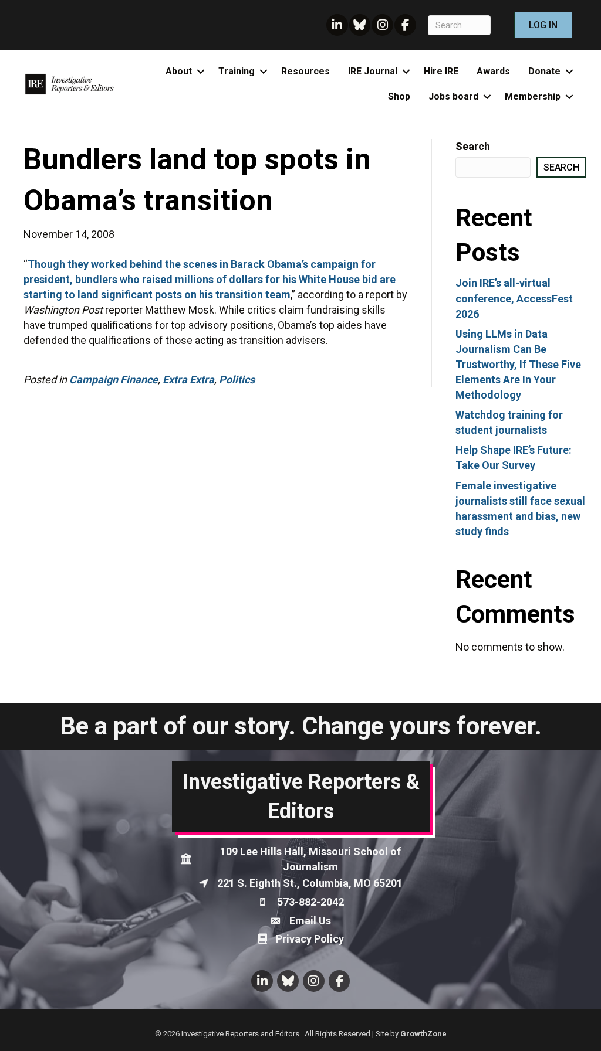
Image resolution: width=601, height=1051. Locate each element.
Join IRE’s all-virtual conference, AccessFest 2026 (514, 298)
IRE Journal (372, 71)
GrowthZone (423, 1033)
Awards (493, 71)
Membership (533, 96)
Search (472, 146)
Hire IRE (441, 71)
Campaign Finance (113, 379)
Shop (399, 96)
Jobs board (453, 96)
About (179, 71)
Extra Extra (188, 379)
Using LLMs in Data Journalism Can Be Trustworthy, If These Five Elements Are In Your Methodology (518, 364)
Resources (305, 71)
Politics (237, 379)
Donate (544, 71)
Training (236, 71)
